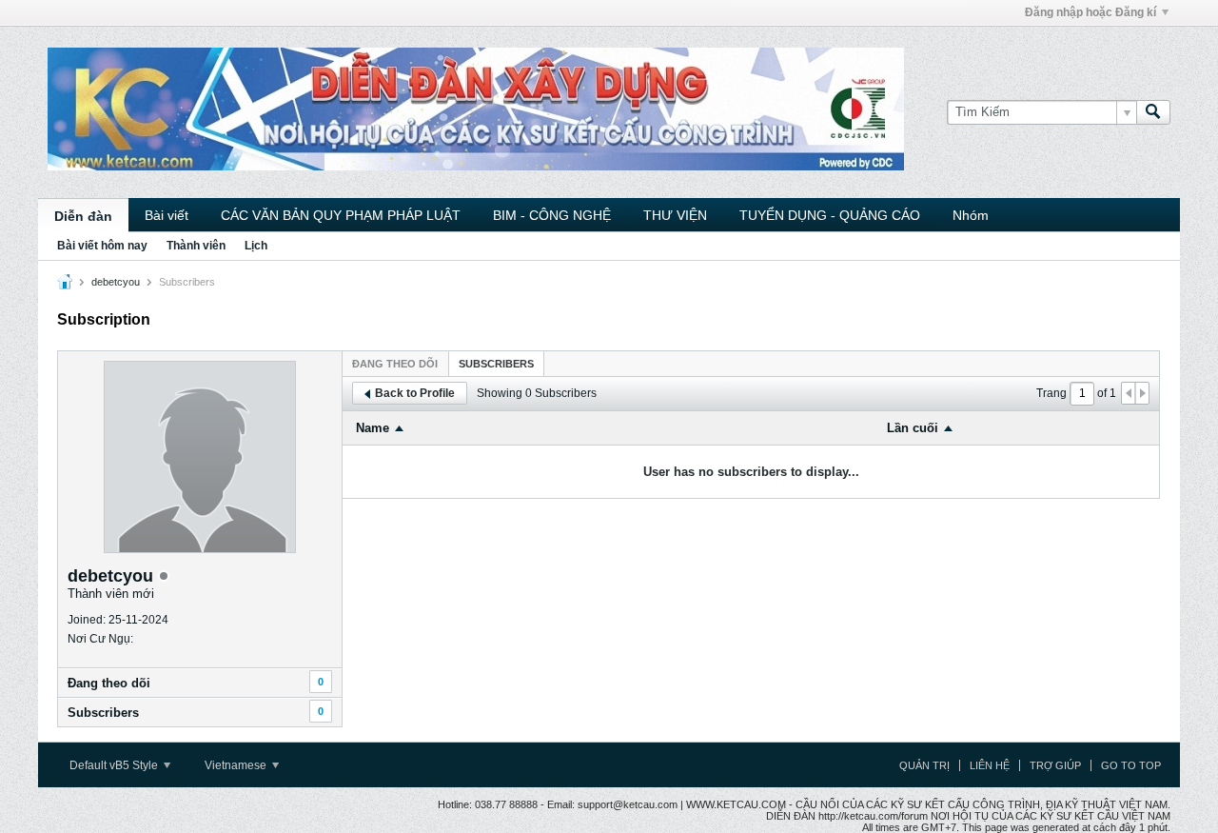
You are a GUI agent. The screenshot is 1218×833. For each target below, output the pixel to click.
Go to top (1131, 765)
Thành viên (196, 245)
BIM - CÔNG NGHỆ (552, 215)
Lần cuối (912, 428)
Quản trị (924, 765)
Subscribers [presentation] (496, 363)
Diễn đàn (83, 216)
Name (372, 428)
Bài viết (166, 215)
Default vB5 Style (115, 765)
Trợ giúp (1055, 765)
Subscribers (103, 712)
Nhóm (971, 215)
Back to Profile (415, 393)
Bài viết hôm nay (102, 245)
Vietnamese (237, 765)
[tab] (395, 363)
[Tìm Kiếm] (1153, 112)
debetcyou (115, 282)
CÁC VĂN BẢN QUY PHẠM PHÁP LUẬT (341, 215)
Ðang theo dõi (109, 683)
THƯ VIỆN (675, 215)
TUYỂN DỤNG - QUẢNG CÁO (829, 215)
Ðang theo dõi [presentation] (395, 363)
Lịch (256, 245)
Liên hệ (990, 765)
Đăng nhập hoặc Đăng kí (1090, 12)
